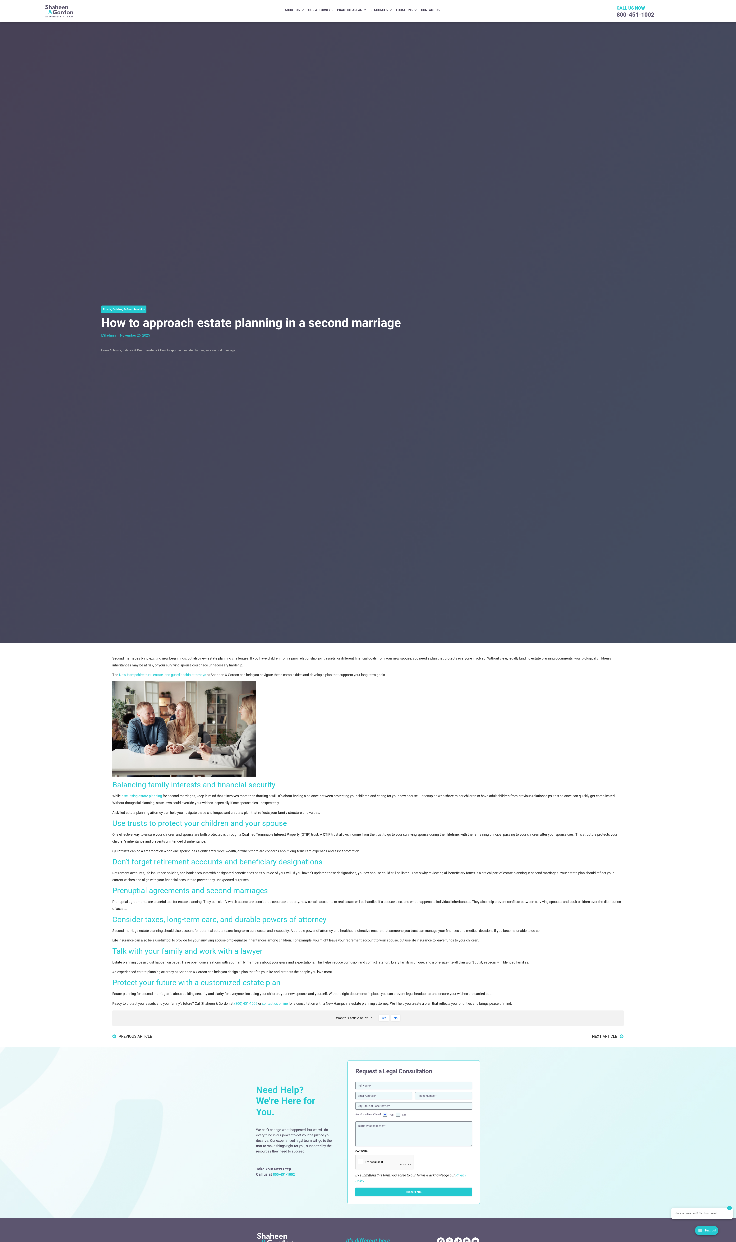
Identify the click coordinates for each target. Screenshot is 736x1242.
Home (105, 350)
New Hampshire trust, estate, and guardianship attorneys (162, 675)
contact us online (275, 1003)
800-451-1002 (635, 14)
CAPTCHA (361, 1151)
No (404, 1114)
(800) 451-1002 (245, 1003)
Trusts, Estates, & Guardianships (135, 350)
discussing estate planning (142, 796)
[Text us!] (706, 1231)
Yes (391, 1114)
